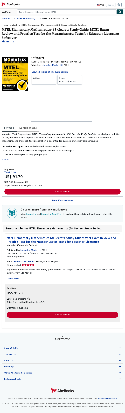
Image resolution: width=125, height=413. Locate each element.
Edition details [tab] (28, 127)
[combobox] (67, 11)
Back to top (62, 339)
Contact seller (13, 278)
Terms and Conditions (107, 398)
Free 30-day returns (62, 200)
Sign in (111, 5)
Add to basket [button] (62, 191)
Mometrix (31, 214)
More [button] (6, 159)
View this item (10, 172)
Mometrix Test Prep (51, 214)
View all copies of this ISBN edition (50, 71)
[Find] (120, 11)
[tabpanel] (61, 146)
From (67, 80)
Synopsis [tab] (9, 127)
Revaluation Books (24, 261)
